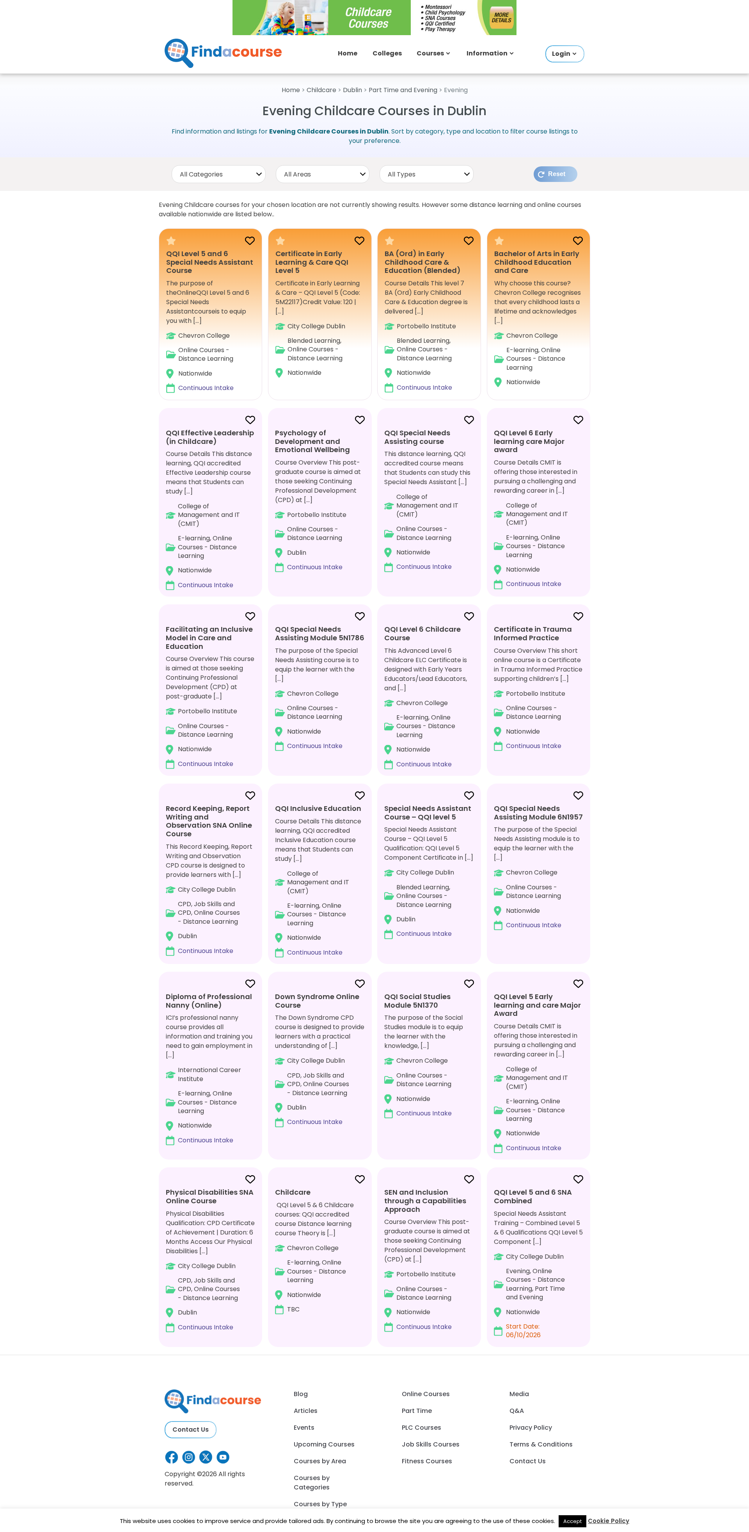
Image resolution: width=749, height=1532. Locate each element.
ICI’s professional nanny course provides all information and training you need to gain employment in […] (209, 1068)
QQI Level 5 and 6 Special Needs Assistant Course (209, 262)
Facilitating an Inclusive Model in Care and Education (209, 637)
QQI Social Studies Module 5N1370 (417, 1001)
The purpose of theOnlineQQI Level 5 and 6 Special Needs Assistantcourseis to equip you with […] (209, 321)
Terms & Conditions (541, 1444)
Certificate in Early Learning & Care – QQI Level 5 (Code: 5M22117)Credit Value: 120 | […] (317, 313)
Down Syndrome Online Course (317, 1001)
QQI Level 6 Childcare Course (422, 633)
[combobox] (219, 174)
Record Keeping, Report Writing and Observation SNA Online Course (209, 821)
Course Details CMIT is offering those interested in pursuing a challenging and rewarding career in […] (535, 508)
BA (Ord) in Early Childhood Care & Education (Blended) (423, 262)
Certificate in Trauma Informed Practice (533, 633)
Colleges (387, 53)
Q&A (516, 1410)
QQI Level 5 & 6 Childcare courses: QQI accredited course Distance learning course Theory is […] (314, 1250)
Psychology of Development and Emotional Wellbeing (312, 441)
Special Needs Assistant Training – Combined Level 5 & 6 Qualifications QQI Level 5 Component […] (538, 1263)
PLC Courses (421, 1427)
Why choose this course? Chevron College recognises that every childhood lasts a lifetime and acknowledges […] (537, 318)
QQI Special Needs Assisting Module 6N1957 (538, 812)
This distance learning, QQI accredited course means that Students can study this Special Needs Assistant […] (427, 500)
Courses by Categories (312, 1482)
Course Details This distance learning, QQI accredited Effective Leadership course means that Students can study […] (210, 509)
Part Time (417, 1410)
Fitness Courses (427, 1461)
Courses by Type (320, 1504)
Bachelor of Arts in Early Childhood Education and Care (536, 262)
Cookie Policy (608, 1521)
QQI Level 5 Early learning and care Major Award (537, 1005)
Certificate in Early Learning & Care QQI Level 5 (311, 262)
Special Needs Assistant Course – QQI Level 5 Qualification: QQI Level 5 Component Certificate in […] (428, 870)
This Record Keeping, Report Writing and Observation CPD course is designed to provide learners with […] (209, 879)
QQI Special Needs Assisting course (417, 437)
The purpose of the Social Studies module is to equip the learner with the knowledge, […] (423, 1055)
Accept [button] (572, 1521)
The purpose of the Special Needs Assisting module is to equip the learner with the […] (538, 866)
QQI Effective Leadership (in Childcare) (210, 437)
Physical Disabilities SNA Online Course (210, 1196)
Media (519, 1393)
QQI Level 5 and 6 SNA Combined (533, 1196)
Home (347, 53)
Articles (306, 1410)
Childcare (321, 90)
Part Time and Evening (403, 90)
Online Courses (426, 1393)
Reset (556, 174)
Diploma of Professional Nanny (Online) (209, 1001)
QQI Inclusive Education (318, 808)
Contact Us (190, 1429)
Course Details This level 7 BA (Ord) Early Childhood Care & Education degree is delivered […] (426, 320)
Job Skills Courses (431, 1444)
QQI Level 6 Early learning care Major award (529, 441)
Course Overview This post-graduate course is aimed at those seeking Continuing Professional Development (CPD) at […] (318, 500)
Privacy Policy (530, 1427)
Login (561, 53)
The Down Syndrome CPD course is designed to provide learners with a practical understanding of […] (319, 1059)
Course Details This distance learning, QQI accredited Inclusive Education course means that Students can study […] (318, 880)
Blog (301, 1393)
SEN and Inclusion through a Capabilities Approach (425, 1200)
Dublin (352, 90)
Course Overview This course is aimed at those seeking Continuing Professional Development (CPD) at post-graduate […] (210, 696)
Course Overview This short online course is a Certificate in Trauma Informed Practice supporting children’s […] (538, 687)
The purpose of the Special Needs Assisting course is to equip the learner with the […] (319, 687)
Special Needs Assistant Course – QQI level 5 (427, 812)
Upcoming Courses (324, 1444)
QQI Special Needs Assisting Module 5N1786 (319, 633)
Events (304, 1427)
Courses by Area (320, 1461)
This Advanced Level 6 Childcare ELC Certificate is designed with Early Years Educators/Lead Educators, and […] (425, 696)
